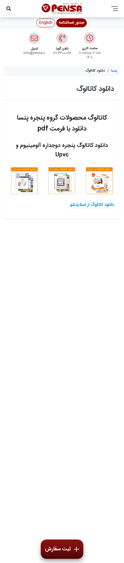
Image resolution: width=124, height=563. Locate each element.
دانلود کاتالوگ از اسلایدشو (92, 204)
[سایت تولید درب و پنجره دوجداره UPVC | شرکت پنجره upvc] (24, 181)
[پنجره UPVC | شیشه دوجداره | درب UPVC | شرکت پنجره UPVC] (62, 181)
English (45, 22)
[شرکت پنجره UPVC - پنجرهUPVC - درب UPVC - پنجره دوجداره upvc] (99, 181)
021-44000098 (62, 53)
